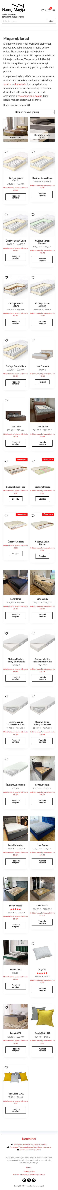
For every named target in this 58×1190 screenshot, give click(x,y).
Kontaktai (29, 1139)
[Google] (34, 1180)
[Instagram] (29, 1180)
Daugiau (15, 499)
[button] (54, 10)
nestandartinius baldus (30, 96)
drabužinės (20, 84)
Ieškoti (51, 21)
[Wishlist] (42, 10)
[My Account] (45, 10)
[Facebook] (24, 1180)
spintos (7, 84)
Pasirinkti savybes (16, 197)
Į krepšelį (42, 382)
